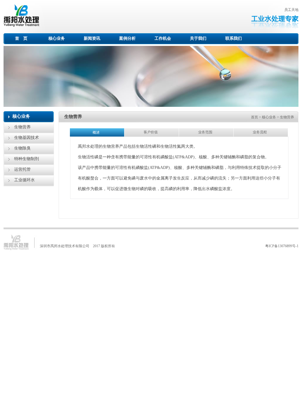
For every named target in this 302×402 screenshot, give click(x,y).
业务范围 (206, 132)
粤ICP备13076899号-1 (281, 246)
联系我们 (233, 38)
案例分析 (127, 38)
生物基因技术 (26, 137)
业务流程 (261, 132)
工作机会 (163, 38)
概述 (97, 132)
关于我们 (198, 38)
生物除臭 (22, 148)
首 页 (21, 38)
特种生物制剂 (26, 159)
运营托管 (22, 169)
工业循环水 (24, 180)
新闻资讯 (92, 38)
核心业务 (56, 38)
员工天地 (291, 10)
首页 (254, 117)
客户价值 (152, 132)
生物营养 (22, 127)
